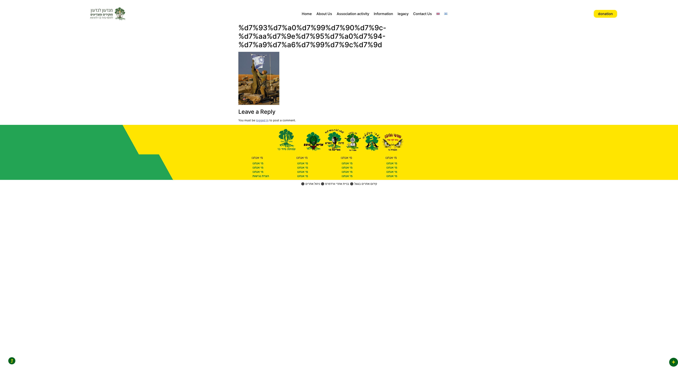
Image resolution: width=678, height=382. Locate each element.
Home (307, 14)
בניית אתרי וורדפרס (337, 184)
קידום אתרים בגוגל (365, 184)
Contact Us (422, 14)
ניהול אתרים (312, 184)
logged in (262, 120)
